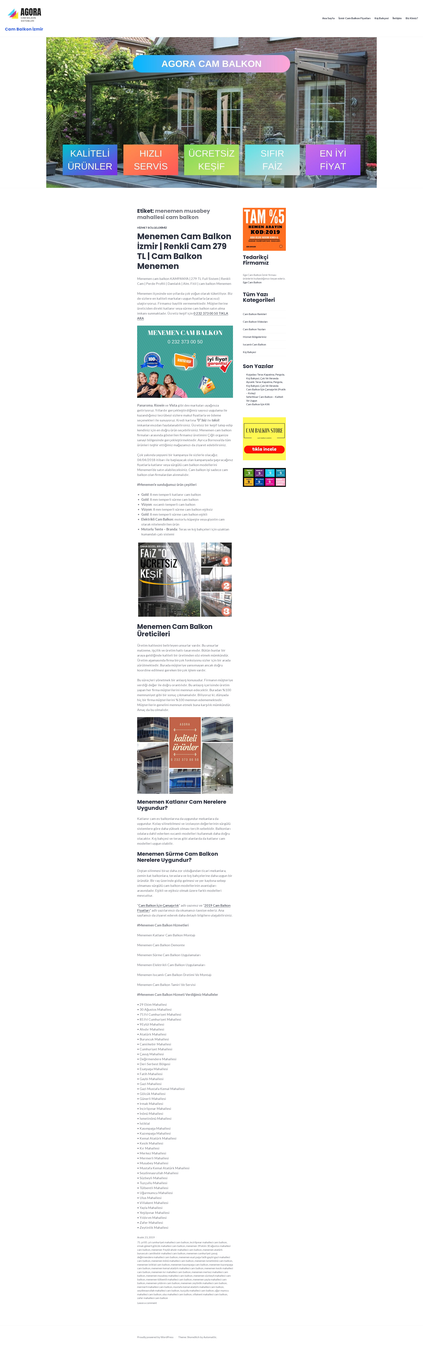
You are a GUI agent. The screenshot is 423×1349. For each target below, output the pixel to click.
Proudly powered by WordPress (155, 1337)
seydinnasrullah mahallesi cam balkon (158, 1290)
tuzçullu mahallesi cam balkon (197, 1290)
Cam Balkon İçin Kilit (258, 404)
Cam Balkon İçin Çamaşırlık (158, 905)
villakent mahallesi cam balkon (210, 1294)
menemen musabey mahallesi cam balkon (169, 1275)
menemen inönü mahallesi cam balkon (172, 1260)
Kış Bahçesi (382, 18)
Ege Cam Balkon (252, 282)
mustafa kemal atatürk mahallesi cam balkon (198, 1286)
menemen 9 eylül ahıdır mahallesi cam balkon (176, 1249)
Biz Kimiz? (412, 18)
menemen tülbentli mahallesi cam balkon (169, 1279)
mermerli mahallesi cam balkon (154, 1286)
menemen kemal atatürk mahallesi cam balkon (177, 1268)
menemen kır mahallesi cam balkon (171, 1272)
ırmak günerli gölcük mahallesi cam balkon (161, 1245)
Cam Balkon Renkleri (255, 314)
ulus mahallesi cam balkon (177, 1294)
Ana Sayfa (328, 18)
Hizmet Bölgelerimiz (152, 227)
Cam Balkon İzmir (24, 29)
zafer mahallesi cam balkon (152, 1297)
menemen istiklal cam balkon (153, 1264)
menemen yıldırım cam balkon (163, 1283)
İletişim (397, 18)
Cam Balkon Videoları (255, 321)
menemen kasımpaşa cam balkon (189, 1264)
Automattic (209, 1337)
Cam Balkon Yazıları (254, 329)
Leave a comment (147, 1302)
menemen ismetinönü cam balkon (213, 1260)
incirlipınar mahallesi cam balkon (208, 1242)
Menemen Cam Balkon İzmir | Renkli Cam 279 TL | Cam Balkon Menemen (184, 251)
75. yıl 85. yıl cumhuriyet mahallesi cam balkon (163, 1242)
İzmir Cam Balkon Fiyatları (355, 18)
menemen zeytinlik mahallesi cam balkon (204, 1283)
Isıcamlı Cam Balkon (254, 344)
